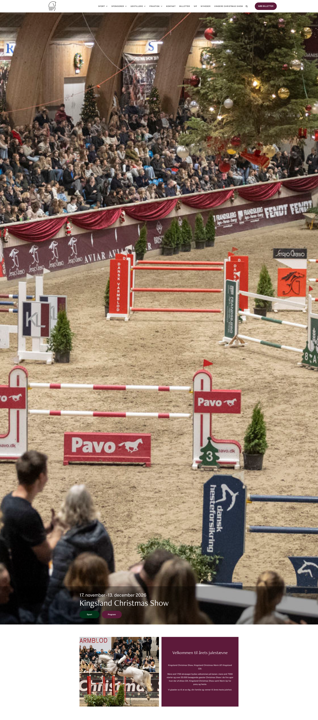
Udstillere (137, 6)
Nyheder (206, 6)
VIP (195, 6)
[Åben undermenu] (107, 6)
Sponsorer (117, 6)
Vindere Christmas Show (228, 6)
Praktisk (154, 6)
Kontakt (171, 6)
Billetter (184, 6)
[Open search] (247, 6)
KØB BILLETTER (265, 6)
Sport (101, 6)
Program (112, 614)
